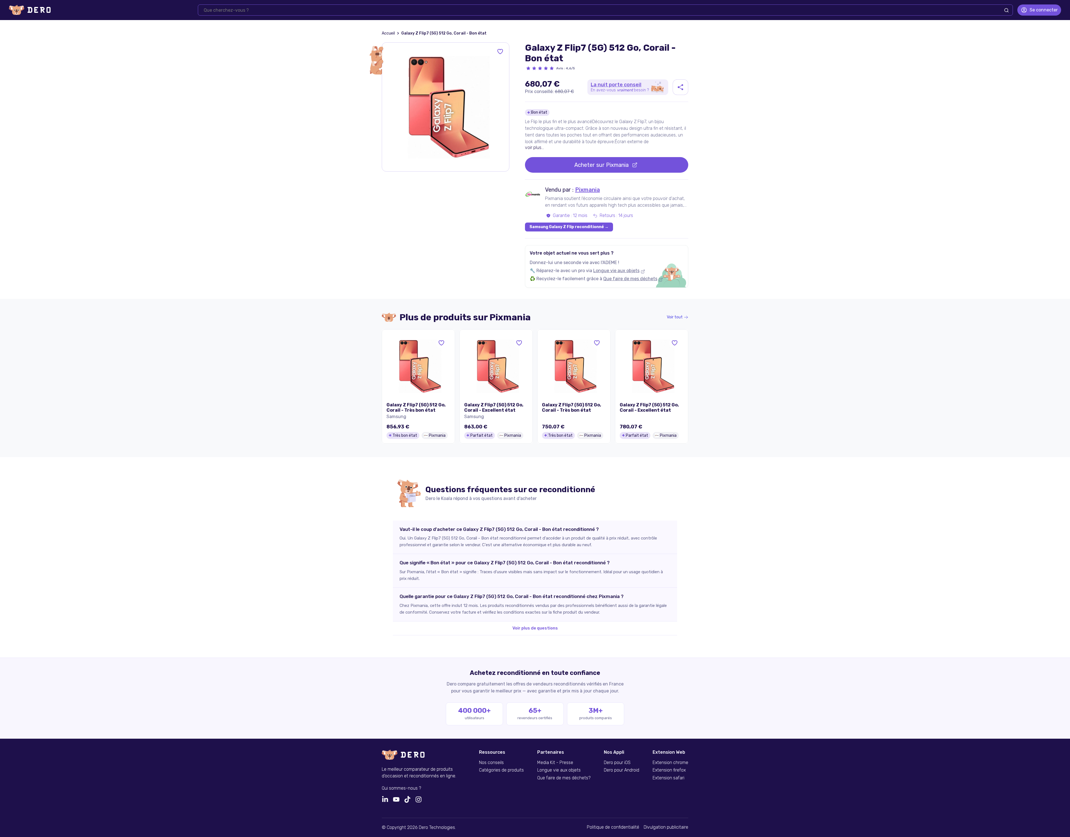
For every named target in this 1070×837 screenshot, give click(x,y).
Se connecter (1044, 10)
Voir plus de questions (535, 628)
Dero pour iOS (617, 762)
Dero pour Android (621, 770)
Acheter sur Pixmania (601, 165)
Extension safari (668, 777)
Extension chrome (670, 762)
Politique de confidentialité (613, 827)
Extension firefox (669, 770)
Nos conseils (491, 762)
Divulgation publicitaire (666, 827)
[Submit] (1006, 10)
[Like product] (500, 51)
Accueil (388, 33)
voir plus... (534, 147)
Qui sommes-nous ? (401, 788)
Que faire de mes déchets (630, 278)
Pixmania (587, 189)
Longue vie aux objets (616, 270)
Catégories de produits (501, 770)
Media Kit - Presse (555, 762)
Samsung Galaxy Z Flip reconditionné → (569, 226)
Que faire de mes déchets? (563, 777)
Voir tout (675, 317)
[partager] (680, 87)
